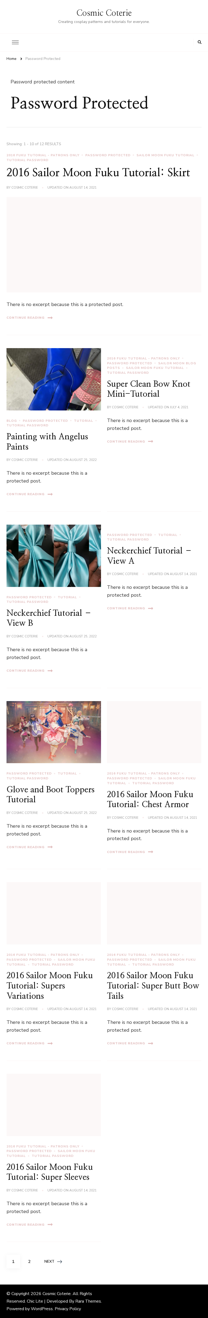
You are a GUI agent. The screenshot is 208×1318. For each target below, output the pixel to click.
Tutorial (83, 421)
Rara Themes (88, 1301)
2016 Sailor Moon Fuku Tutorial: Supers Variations (49, 986)
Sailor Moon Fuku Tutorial (165, 155)
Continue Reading (25, 317)
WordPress (42, 1309)
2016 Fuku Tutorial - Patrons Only (42, 155)
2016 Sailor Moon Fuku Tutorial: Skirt (98, 173)
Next (49, 1261)
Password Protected (108, 155)
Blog (11, 421)
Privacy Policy (68, 1309)
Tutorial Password (27, 160)
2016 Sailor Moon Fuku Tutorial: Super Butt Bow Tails (153, 986)
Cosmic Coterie (104, 13)
